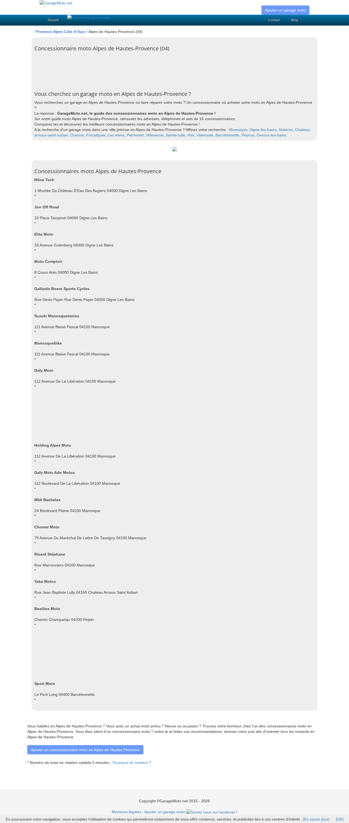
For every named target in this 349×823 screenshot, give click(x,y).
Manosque (238, 129)
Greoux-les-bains (271, 135)
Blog (294, 20)
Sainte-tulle (175, 135)
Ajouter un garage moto (285, 10)
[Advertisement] (133, 72)
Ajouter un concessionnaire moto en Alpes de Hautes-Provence (85, 750)
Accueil (53, 20)
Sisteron (286, 129)
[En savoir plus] (316, 819)
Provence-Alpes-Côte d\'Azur (60, 31)
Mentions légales (126, 812)
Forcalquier (96, 135)
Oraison (77, 135)
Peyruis (248, 135)
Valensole (205, 135)
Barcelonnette (227, 135)
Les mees (116, 135)
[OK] (340, 819)
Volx (190, 135)
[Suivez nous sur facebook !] (89, 18)
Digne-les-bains (262, 129)
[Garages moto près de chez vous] (56, 3)
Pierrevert (135, 135)
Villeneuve (155, 135)
